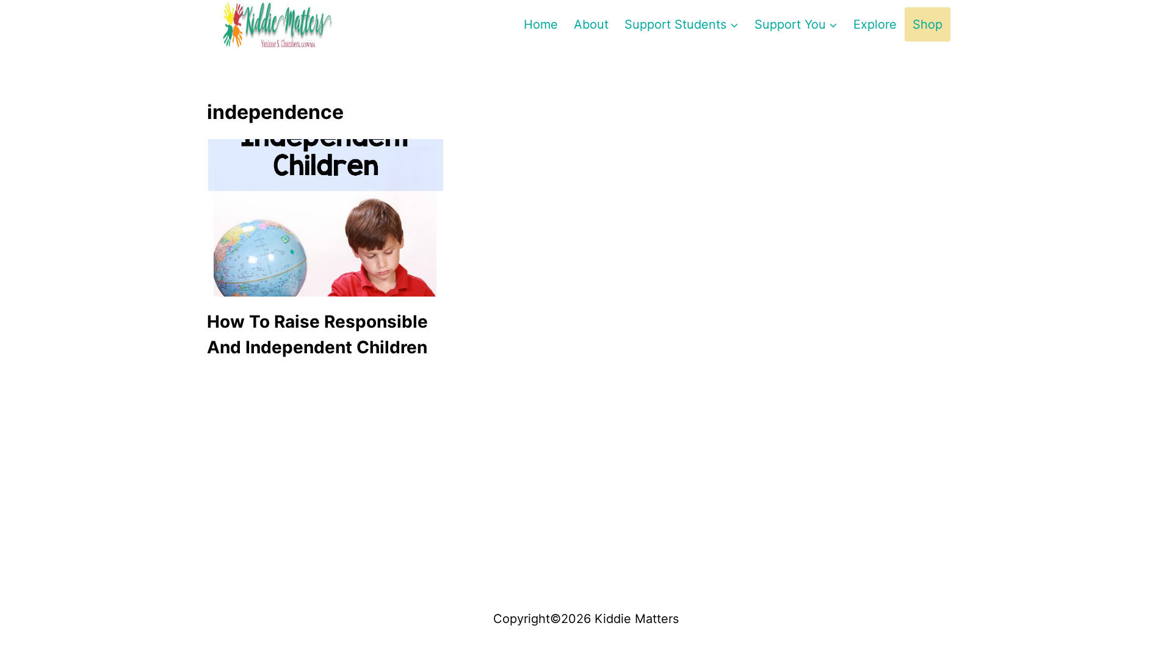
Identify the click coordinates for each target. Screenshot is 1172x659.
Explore (875, 24)
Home (541, 24)
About (591, 24)
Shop (927, 24)
